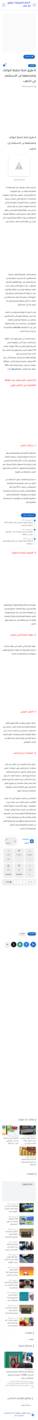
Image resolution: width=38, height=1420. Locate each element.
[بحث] (3, 5)
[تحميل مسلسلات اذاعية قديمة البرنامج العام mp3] (26, 1309)
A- (16, 882)
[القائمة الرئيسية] (34, 5)
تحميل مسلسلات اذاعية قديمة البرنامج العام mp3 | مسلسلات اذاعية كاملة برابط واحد (11, 1235)
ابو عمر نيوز (16, 369)
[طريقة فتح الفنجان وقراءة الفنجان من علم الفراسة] (26, 1283)
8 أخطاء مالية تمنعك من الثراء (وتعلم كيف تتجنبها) (17, 542)
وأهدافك (16, 328)
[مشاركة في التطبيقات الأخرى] (7, 944)
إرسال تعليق (27, 1184)
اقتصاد (32, 65)
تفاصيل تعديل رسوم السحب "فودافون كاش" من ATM (19, 533)
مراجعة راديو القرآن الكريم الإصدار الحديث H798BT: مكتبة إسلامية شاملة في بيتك (20, 1375)
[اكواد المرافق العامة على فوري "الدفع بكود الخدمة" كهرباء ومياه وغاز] (26, 1220)
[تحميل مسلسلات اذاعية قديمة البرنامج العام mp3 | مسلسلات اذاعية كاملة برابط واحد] (26, 1233)
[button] (26, 944)
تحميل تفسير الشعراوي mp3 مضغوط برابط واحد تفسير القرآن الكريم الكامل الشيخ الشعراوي (11, 1298)
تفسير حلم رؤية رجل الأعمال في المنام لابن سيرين (11, 1247)
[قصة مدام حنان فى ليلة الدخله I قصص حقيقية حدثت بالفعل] (26, 1207)
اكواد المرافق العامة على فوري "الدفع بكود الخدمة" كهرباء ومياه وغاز (12, 1222)
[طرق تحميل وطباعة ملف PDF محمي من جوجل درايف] (26, 1271)
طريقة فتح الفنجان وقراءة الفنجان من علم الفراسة (11, 1285)
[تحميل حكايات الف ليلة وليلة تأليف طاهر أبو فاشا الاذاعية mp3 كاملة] (26, 1321)
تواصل (7, 882)
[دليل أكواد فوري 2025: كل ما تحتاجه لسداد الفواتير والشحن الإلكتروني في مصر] (26, 1258)
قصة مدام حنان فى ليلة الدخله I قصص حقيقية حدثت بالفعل (11, 1209)
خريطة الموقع (26, 1405)
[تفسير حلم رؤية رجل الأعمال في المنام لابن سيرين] (26, 1245)
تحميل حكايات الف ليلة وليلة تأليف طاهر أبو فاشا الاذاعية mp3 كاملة (11, 1323)
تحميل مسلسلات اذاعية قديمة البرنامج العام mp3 (11, 1310)
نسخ (29, 882)
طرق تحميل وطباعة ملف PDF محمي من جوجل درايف (12, 1273)
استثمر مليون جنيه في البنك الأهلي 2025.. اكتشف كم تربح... (18, 524)
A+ (22, 882)
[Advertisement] (19, 33)
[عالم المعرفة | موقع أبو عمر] (19, 5)
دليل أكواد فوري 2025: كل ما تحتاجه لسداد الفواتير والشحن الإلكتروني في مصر (11, 1260)
